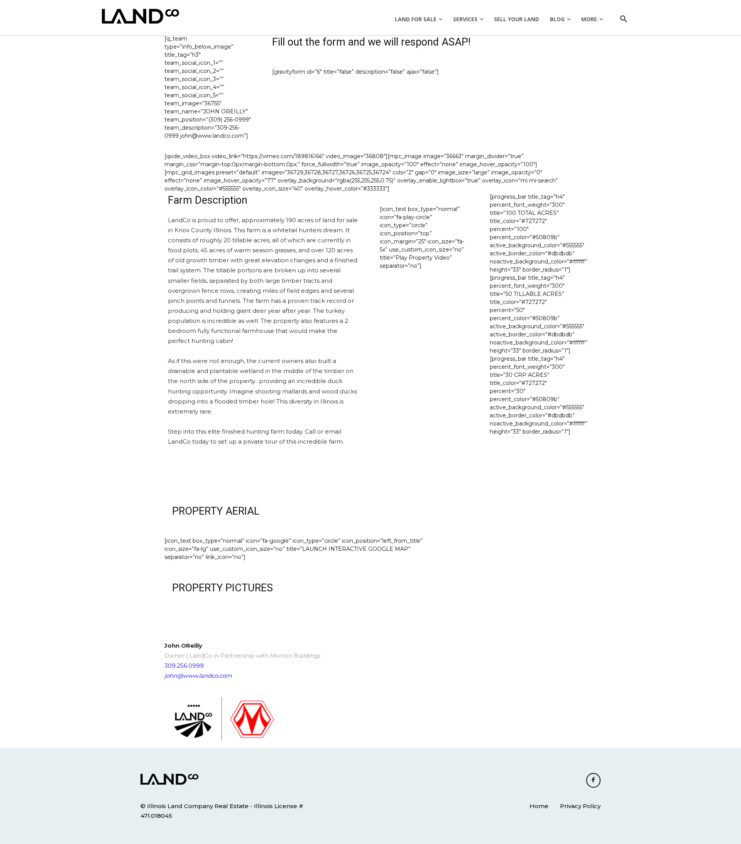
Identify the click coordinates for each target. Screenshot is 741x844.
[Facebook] (593, 780)
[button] (623, 19)
